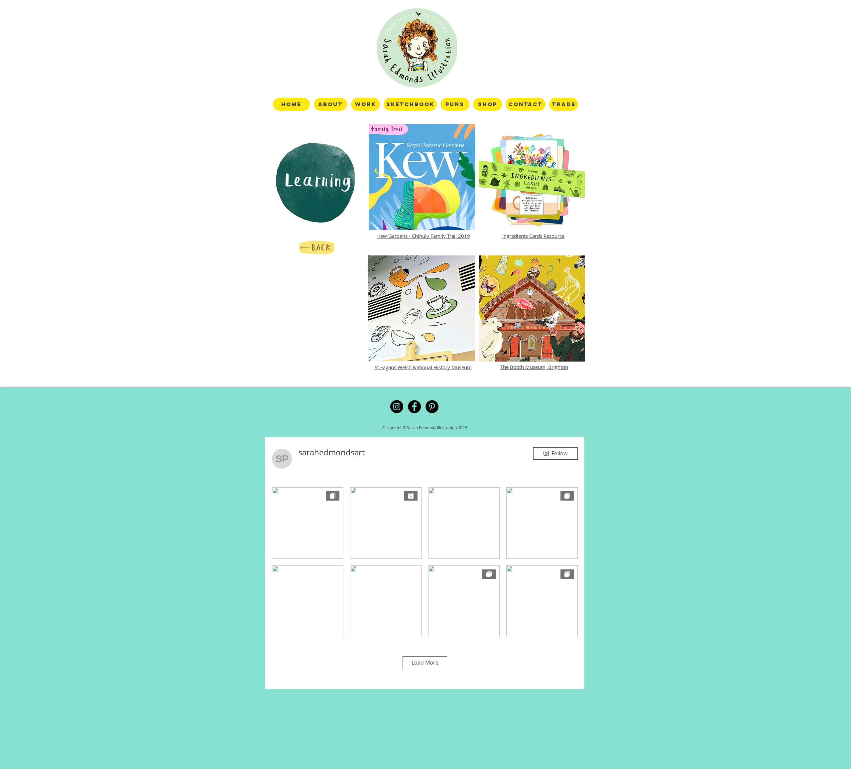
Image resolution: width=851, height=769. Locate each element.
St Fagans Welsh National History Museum (423, 367)
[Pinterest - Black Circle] (432, 406)
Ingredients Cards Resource (533, 235)
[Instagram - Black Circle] (396, 406)
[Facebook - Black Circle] (414, 406)
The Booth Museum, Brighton (534, 367)
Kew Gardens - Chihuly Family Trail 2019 (423, 235)
